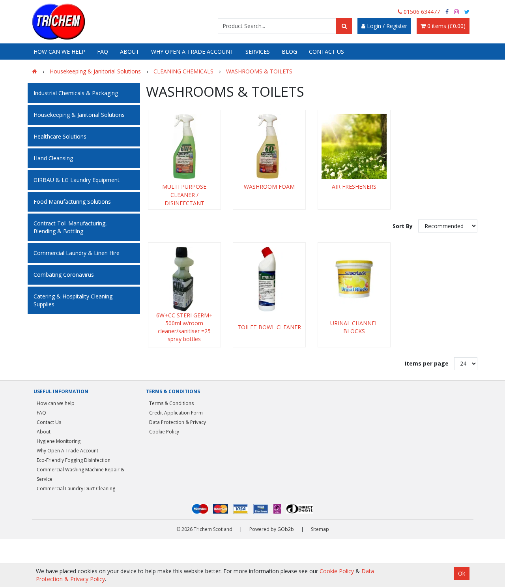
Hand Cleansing (53, 158)
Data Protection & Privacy (177, 422)
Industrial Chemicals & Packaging (76, 93)
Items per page (427, 363)
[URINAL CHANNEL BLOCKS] (354, 279)
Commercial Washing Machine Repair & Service (80, 474)
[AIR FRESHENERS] (354, 146)
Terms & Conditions (171, 403)
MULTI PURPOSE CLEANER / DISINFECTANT (184, 195)
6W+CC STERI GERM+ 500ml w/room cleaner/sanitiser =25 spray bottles (184, 327)
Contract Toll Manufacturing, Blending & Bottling (70, 227)
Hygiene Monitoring (58, 441)
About (129, 51)
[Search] (344, 26)
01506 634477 (421, 11)
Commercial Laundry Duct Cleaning (76, 488)
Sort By (403, 226)
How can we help (59, 51)
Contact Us (326, 51)
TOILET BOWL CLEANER (269, 327)
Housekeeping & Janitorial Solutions (79, 114)
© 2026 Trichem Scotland (204, 529)
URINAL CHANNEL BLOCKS (354, 327)
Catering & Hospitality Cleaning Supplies (73, 300)
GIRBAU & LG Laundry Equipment (77, 180)
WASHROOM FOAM (269, 186)
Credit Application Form (176, 412)
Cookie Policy (164, 431)
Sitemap (320, 529)
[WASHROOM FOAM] (269, 146)
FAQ (102, 51)
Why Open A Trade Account (192, 51)
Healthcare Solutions (60, 136)
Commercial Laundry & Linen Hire (77, 253)
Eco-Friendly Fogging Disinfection (73, 460)
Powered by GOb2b (271, 529)
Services (257, 51)
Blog (289, 51)
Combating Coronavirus (64, 274)
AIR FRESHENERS (354, 186)
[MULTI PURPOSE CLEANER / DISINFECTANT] (184, 146)
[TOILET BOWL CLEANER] (269, 279)
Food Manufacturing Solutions (72, 201)
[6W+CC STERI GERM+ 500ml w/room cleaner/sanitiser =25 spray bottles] (184, 279)
